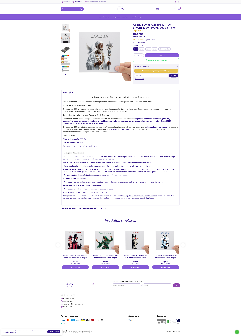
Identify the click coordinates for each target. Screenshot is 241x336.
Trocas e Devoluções (136, 17)
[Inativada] (178, 321)
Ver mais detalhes (139, 42)
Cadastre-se (163, 9)
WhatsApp (67, 1)
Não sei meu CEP (139, 79)
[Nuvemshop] (173, 332)
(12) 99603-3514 (68, 298)
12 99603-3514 (78, 1)
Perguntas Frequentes (120, 17)
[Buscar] (81, 9)
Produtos (106, 17)
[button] (156, 60)
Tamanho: (138, 45)
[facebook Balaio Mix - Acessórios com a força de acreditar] (178, 1)
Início (99, 17)
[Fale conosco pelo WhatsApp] (237, 332)
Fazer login (172, 9)
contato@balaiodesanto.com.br (96, 1)
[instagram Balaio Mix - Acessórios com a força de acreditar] (175, 1)
